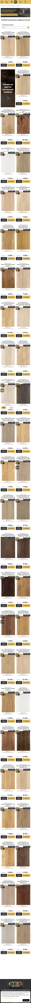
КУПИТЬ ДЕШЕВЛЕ (4, 65)
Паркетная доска (11, 5)
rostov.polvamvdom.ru (15, 2)
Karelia (18, 5)
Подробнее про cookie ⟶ (8, 998)
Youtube (21, 984)
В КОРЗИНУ (11, 65)
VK (10, 984)
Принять (26, 1000)
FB (13, 984)
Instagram (17, 984)
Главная (3, 5)
